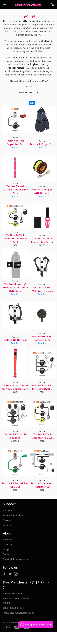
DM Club (8, 544)
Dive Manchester (18, 622)
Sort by (28, 87)
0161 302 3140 (14, 607)
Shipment (8, 510)
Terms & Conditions (14, 515)
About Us (8, 539)
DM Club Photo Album (15, 559)
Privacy (7, 519)
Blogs (6, 549)
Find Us (7, 524)
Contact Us (9, 554)
